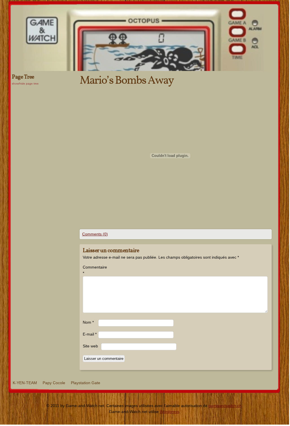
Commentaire (90, 270)
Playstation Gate (85, 382)
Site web (90, 346)
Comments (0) (95, 234)
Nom (88, 322)
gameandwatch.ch (225, 405)
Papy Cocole (54, 382)
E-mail (90, 334)
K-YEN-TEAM (25, 382)
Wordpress (169, 411)
